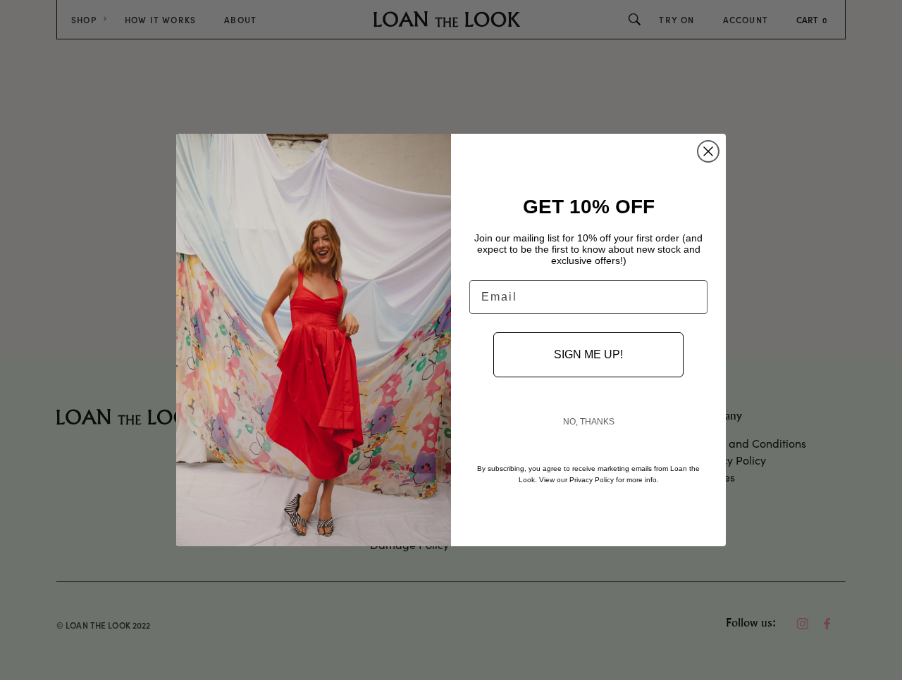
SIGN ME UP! (588, 354)
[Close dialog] (708, 151)
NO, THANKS (588, 422)
